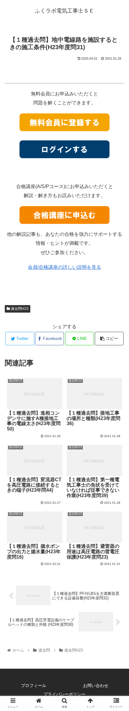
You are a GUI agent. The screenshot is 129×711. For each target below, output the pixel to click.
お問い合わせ (95, 685)
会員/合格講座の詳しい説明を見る (64, 267)
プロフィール (33, 685)
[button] (116, 563)
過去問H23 (19, 309)
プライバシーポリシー (65, 694)
